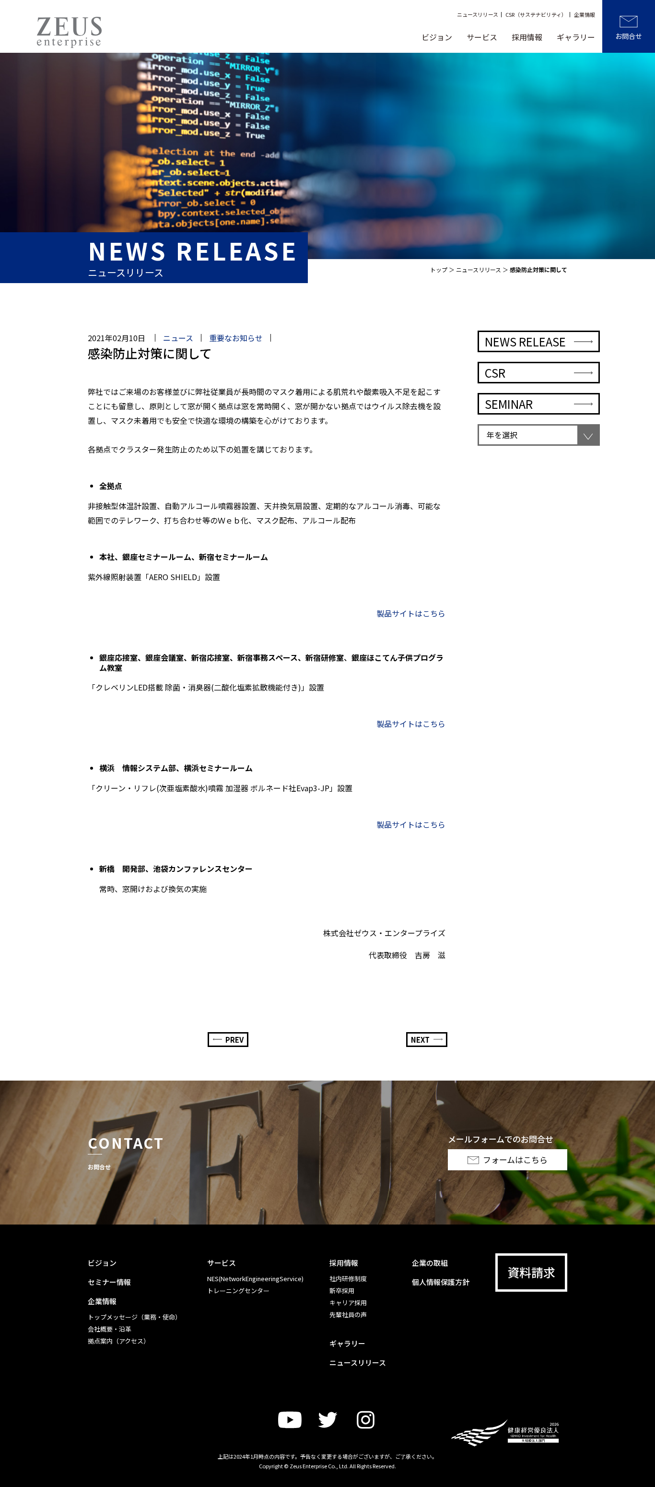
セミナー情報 (109, 1282)
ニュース (178, 338)
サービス (482, 37)
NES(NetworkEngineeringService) (255, 1278)
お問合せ (628, 36)
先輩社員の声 (348, 1314)
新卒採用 (341, 1290)
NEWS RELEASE (525, 341)
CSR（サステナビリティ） (536, 14)
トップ (438, 269)
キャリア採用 (348, 1302)
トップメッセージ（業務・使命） (134, 1316)
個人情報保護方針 (440, 1282)
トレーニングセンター (238, 1290)
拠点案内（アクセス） (119, 1340)
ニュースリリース (477, 14)
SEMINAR (509, 403)
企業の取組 (430, 1263)
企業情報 (584, 14)
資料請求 (531, 1272)
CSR (495, 372)
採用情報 (527, 37)
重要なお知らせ (236, 338)
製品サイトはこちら (410, 613)
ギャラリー (576, 37)
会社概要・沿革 (109, 1328)
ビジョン (436, 37)
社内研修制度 (348, 1278)
